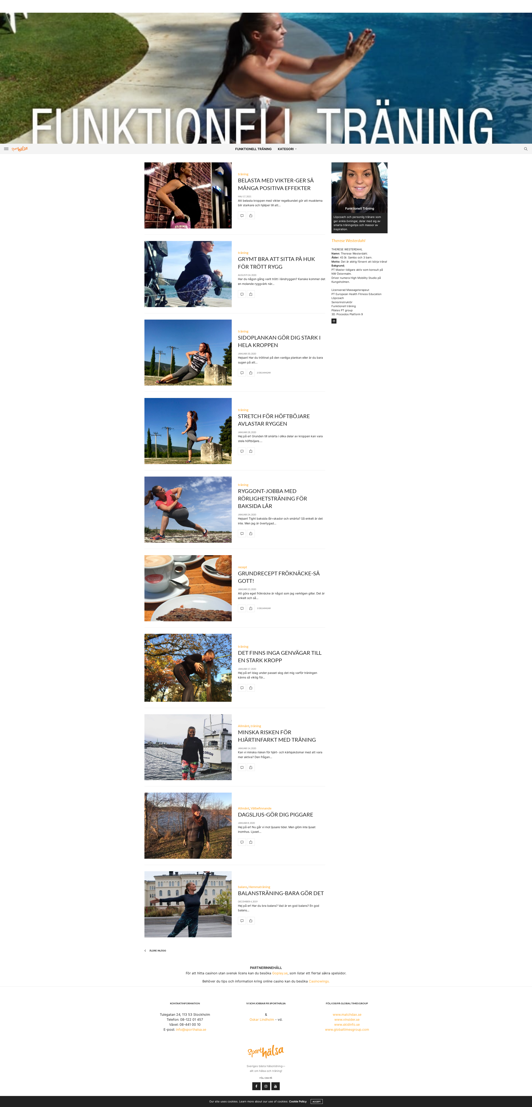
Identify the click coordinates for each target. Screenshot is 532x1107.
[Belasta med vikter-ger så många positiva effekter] (188, 195)
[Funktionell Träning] (266, 87)
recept (242, 567)
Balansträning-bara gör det (281, 893)
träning (243, 174)
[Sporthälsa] (19, 149)
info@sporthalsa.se (191, 1029)
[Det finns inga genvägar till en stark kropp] (188, 668)
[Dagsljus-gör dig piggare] (188, 826)
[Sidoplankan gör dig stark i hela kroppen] (188, 353)
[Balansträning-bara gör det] (188, 904)
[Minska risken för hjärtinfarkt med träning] (188, 747)
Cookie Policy (298, 1101)
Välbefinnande (261, 808)
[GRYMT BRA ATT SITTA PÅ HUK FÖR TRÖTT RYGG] (188, 274)
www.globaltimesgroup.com (347, 1029)
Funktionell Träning (253, 149)
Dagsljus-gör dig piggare (275, 814)
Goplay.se (280, 973)
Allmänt (243, 726)
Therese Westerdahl (348, 240)
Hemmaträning (259, 887)
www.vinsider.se (347, 1019)
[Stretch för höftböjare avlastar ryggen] (188, 431)
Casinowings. (319, 981)
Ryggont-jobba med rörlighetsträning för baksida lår (272, 498)
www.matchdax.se (347, 1014)
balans (242, 887)
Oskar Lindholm (262, 1019)
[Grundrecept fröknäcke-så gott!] (188, 588)
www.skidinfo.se (347, 1024)
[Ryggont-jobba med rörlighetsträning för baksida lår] (188, 510)
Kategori (286, 149)
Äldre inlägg (157, 950)
